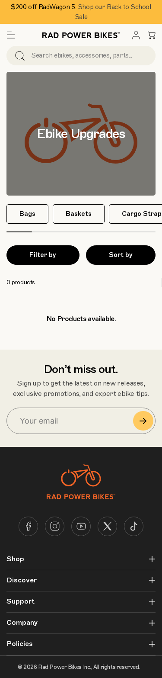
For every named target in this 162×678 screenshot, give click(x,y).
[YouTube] (81, 526)
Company (22, 623)
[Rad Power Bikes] (81, 35)
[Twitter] (107, 526)
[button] (10, 35)
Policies (19, 644)
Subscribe (143, 421)
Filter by (42, 255)
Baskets (79, 214)
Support (20, 602)
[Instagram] (54, 526)
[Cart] (151, 35)
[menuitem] (136, 35)
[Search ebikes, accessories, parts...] (20, 55)
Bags (27, 214)
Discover (21, 580)
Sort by (121, 255)
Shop (15, 559)
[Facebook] (28, 526)
